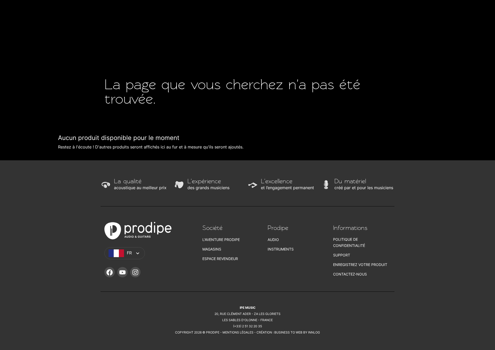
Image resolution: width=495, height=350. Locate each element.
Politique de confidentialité (349, 242)
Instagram (135, 272)
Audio (273, 239)
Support (341, 255)
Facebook (109, 272)
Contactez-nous (350, 274)
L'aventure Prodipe (221, 239)
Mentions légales (237, 332)
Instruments (281, 249)
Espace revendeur (220, 258)
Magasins (211, 249)
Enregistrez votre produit (360, 264)
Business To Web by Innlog (297, 332)
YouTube (122, 272)
